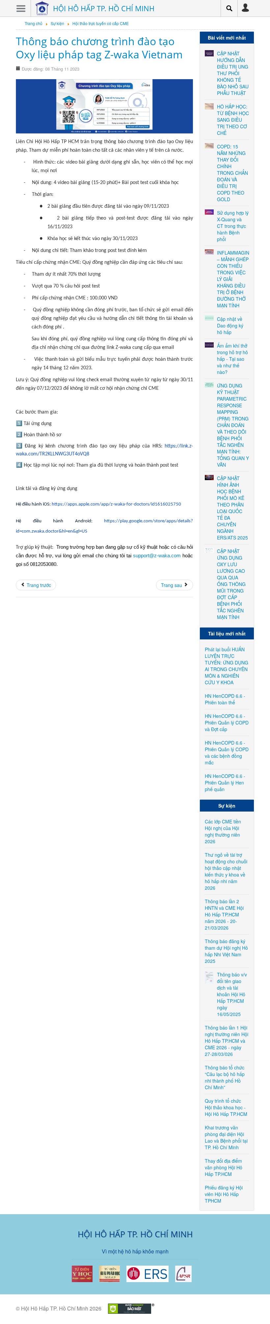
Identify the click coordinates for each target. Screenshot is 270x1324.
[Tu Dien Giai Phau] (109, 1273)
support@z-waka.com (157, 555)
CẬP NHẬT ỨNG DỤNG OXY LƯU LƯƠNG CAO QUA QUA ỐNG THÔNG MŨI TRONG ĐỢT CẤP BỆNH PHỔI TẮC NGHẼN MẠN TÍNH (231, 584)
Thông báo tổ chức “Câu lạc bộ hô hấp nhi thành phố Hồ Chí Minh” (225, 1077)
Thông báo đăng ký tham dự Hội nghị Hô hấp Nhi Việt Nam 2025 (226, 951)
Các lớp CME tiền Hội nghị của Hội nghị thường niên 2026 (223, 831)
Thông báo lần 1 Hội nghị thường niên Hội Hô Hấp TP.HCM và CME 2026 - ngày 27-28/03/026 (226, 1040)
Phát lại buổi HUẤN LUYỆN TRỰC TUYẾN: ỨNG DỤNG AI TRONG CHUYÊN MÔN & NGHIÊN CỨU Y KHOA (226, 666)
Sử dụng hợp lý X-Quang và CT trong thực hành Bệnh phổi (233, 225)
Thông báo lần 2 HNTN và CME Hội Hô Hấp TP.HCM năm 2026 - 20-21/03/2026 (224, 914)
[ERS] (147, 1273)
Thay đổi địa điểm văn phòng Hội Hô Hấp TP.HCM (223, 1167)
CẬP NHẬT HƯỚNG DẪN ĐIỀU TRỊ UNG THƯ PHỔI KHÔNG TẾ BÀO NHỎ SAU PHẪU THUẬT (233, 73)
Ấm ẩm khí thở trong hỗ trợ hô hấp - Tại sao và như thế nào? (232, 358)
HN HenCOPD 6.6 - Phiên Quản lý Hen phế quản (225, 782)
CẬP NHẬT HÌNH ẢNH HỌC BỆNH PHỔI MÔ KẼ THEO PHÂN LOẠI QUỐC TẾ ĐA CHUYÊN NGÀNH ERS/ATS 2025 (232, 508)
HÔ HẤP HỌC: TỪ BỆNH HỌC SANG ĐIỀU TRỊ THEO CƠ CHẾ (233, 119)
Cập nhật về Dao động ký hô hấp (230, 325)
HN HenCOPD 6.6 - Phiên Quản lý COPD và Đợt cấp (227, 722)
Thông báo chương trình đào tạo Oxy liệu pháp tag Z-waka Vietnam (99, 47)
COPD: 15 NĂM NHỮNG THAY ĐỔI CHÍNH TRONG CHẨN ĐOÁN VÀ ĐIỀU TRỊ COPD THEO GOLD (232, 172)
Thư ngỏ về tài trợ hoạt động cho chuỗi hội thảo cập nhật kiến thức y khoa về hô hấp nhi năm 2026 (226, 871)
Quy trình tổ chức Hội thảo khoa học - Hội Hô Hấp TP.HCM (226, 1107)
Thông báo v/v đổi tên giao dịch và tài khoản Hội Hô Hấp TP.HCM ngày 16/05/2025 (232, 994)
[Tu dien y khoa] (82, 1273)
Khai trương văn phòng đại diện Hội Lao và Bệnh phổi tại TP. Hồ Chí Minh (226, 1137)
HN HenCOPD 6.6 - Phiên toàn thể (225, 699)
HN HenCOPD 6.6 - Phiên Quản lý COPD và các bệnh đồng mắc (227, 752)
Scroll (253, 1307)
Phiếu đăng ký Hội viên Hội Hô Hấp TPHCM (224, 1194)
